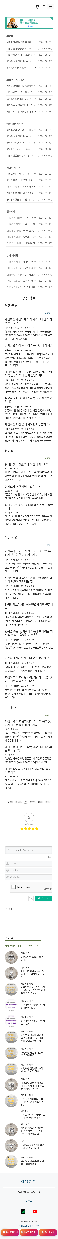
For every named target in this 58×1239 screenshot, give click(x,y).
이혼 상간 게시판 (15, 123)
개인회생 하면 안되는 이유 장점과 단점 (32, 1054)
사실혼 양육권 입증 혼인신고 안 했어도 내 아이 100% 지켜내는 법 (29, 580)
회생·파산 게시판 (15, 79)
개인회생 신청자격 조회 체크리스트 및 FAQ (32, 1070)
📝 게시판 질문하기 (29, 1232)
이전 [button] (10, 22)
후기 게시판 (12, 255)
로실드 (29, 1201)
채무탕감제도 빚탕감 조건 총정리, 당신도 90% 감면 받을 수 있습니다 (33, 990)
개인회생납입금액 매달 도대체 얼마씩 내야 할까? (33, 1116)
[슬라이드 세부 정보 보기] (29, 23)
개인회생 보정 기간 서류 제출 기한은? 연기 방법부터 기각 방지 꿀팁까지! (28, 373)
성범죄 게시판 (13, 167)
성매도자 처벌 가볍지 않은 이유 (23, 486)
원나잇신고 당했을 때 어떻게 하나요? (26, 464)
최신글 (9, 35)
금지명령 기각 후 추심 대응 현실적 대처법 (29, 345)
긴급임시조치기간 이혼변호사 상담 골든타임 (32, 1146)
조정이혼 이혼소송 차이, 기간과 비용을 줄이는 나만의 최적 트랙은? (29, 679)
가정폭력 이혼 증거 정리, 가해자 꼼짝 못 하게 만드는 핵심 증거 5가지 (28, 553)
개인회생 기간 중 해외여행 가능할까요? (28, 424)
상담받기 (29, 1181)
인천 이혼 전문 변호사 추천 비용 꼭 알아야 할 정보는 (32, 974)
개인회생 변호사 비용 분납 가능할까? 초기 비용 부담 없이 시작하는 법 (32, 1038)
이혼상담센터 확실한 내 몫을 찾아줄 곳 (27, 658)
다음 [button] (47, 22)
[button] (44, 6)
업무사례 (10, 211)
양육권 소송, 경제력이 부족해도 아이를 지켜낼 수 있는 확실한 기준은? (29, 633)
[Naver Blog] (23, 1211)
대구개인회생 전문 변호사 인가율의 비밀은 (33, 1006)
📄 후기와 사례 (47, 1232)
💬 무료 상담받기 (10, 1232)
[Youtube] (35, 1211)
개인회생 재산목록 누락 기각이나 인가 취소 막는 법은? (32, 1102)
